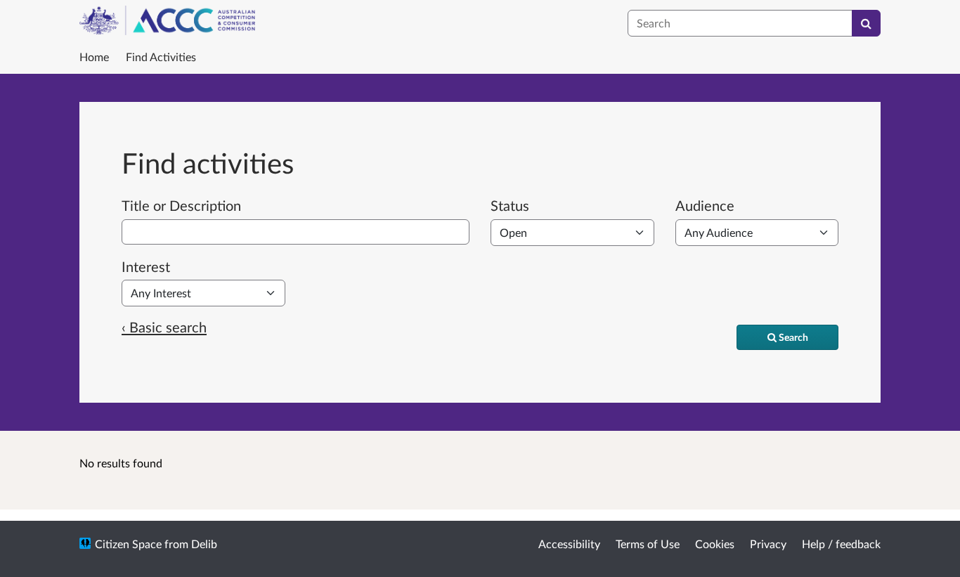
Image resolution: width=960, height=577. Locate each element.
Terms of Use (648, 543)
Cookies (714, 543)
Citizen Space (128, 543)
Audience (704, 205)
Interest (146, 266)
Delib (204, 543)
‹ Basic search (164, 326)
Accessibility (569, 543)
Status (510, 205)
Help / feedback (841, 543)
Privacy (768, 543)
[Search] (866, 23)
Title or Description (181, 205)
